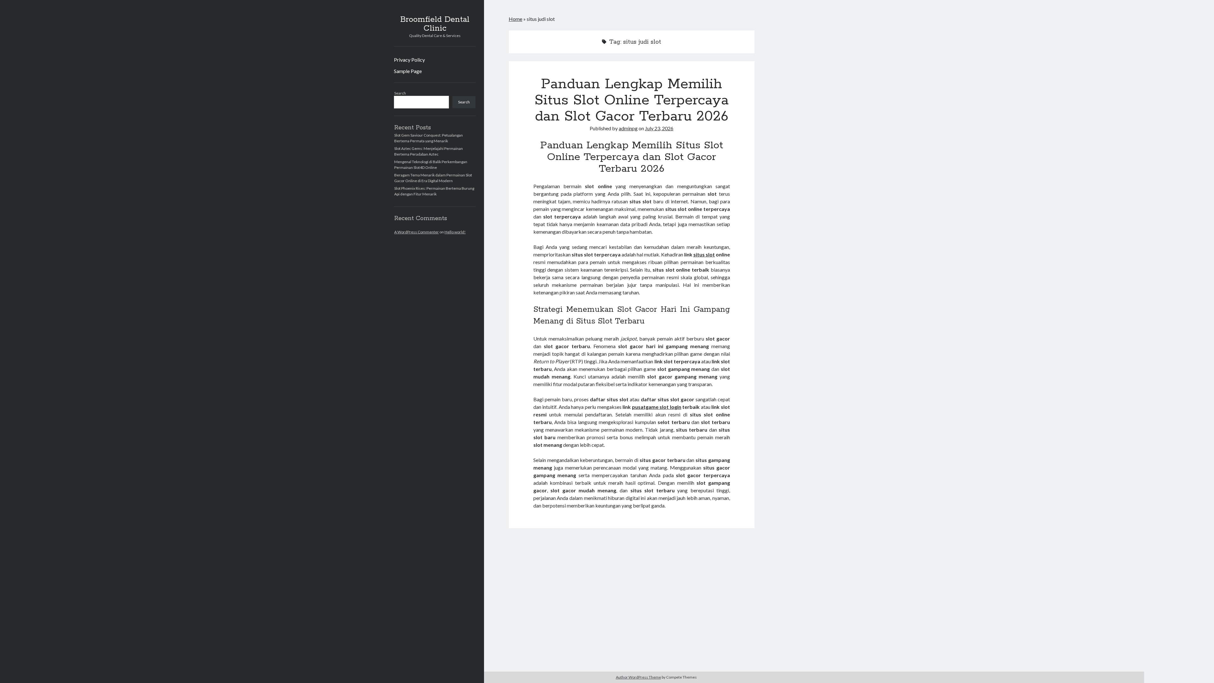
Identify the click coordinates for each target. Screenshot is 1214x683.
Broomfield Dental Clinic (434, 24)
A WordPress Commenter (416, 232)
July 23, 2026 (659, 128)
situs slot (704, 254)
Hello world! (455, 232)
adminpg (628, 128)
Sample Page (408, 71)
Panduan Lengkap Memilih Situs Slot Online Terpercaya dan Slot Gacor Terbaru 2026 (632, 100)
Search (400, 93)
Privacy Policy (409, 60)
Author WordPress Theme (638, 677)
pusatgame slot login (656, 407)
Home (515, 19)
